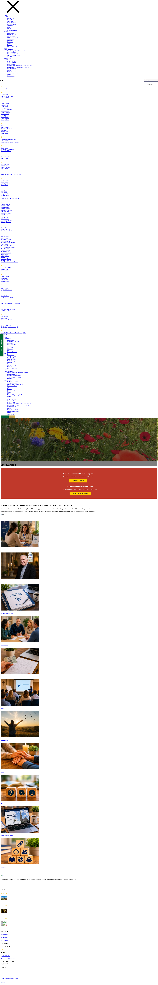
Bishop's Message (4, 581)
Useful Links (3, 867)
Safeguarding (4, 934)
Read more (3, 882)
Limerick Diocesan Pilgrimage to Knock (11, 902)
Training (2, 708)
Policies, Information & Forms (7, 613)
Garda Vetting (3, 676)
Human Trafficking (4, 740)
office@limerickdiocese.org (8, 958)
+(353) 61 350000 (5, 956)
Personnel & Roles (4, 645)
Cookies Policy (5, 940)
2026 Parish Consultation (7, 928)
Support (2, 771)
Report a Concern (78, 480)
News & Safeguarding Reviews (7, 835)
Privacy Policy (4, 937)
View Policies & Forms (80, 493)
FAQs (2, 803)
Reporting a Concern (5, 549)
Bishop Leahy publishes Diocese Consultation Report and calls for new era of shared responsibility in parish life (30, 915)
